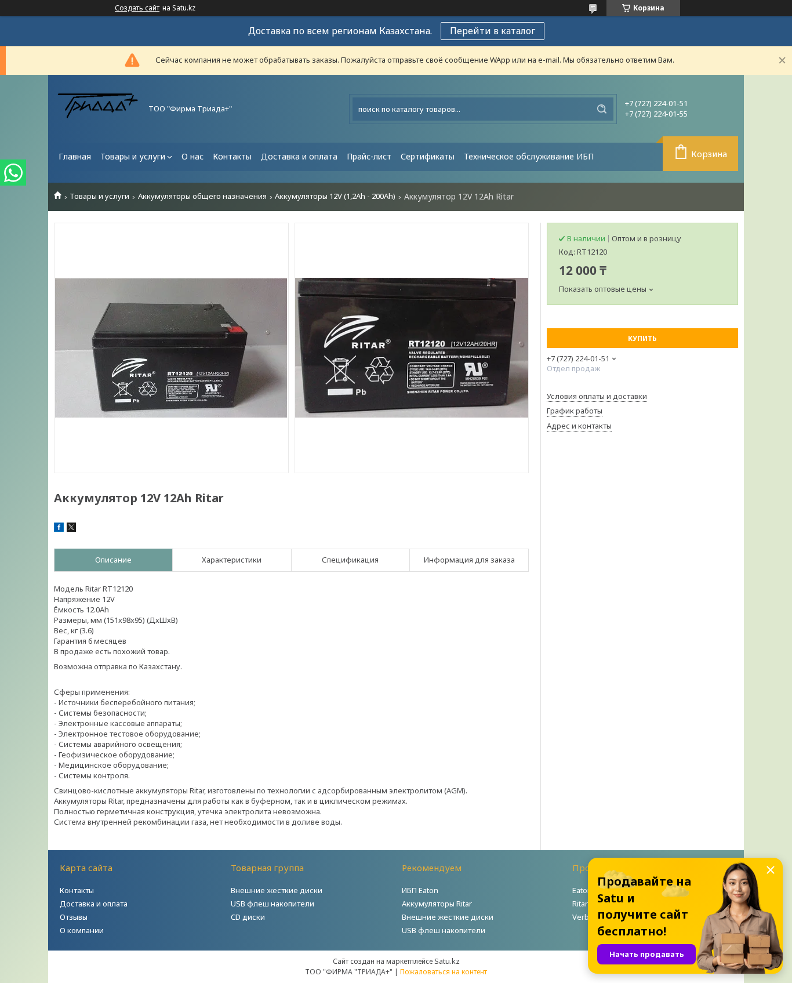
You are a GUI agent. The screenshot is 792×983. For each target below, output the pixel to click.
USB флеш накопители (272, 903)
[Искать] (601, 109)
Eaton (582, 890)
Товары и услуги (132, 156)
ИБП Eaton (420, 890)
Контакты (232, 156)
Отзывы (74, 917)
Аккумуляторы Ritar (437, 903)
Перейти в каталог (492, 30)
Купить (642, 338)
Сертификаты (428, 156)
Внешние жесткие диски (276, 890)
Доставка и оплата (299, 156)
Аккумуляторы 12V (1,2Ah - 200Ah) (335, 196)
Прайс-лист (369, 156)
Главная (75, 156)
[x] (71, 529)
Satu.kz (447, 961)
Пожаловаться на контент (443, 972)
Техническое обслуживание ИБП (529, 156)
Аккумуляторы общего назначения (202, 196)
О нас (192, 156)
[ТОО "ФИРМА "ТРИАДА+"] (97, 108)
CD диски (248, 917)
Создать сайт (137, 8)
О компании (82, 930)
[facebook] (59, 529)
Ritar (580, 903)
